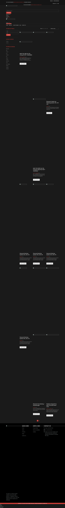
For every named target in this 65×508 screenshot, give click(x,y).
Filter (8, 34)
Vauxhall (7, 68)
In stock (7, 42)
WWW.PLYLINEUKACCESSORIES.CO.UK (19, 2)
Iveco (7, 62)
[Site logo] (11, 7)
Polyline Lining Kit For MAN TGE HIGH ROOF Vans (51, 405)
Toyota (7, 59)
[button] (49, 113)
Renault (7, 65)
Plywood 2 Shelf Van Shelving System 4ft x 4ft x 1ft (52, 103)
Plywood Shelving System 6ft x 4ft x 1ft (24, 338)
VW (6, 50)
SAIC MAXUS (8, 64)
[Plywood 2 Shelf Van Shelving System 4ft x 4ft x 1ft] (49, 65)
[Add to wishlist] (21, 62)
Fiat (6, 56)
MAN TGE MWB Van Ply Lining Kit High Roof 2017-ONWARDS (39, 170)
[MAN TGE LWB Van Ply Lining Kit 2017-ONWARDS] (26, 36)
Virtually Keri (44, 503)
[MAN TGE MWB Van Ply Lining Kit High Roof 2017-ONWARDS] (39, 65)
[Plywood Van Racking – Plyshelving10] (39, 300)
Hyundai (7, 67)
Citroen (7, 51)
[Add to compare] (21, 52)
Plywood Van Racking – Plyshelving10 (39, 404)
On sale (7, 41)
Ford (6, 53)
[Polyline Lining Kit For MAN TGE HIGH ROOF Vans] (52, 300)
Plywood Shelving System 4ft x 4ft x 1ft (51, 254)
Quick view (21, 66)
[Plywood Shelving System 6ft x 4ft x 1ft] (23, 300)
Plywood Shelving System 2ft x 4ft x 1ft (24, 254)
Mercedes (7, 48)
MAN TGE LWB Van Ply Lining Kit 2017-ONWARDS (26, 54)
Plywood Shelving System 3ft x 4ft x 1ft (38, 254)
